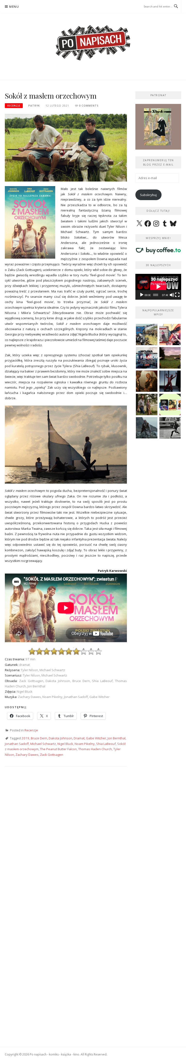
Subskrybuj (148, 195)
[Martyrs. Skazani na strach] (170, 381)
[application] (158, 286)
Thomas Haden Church (95, 749)
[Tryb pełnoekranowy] (177, 294)
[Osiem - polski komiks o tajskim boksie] (170, 334)
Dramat (79, 738)
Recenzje (13, 105)
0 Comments (89, 105)
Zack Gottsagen (51, 754)
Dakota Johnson (60, 738)
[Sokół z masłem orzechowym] (66, 147)
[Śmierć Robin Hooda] (146, 428)
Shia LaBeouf (106, 744)
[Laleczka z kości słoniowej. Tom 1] (146, 334)
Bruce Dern (39, 738)
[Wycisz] (172, 294)
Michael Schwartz (43, 744)
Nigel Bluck (65, 744)
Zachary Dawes (27, 754)
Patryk (34, 105)
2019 (25, 738)
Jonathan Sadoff (17, 744)
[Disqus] (66, 841)
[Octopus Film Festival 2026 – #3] (170, 404)
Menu (14, 7)
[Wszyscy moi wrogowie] (146, 404)
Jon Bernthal (116, 738)
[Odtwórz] (141, 294)
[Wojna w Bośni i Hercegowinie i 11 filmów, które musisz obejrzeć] (146, 358)
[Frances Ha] (170, 428)
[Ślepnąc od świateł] (146, 381)
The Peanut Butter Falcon (58, 749)
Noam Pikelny (85, 744)
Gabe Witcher (96, 738)
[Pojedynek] (170, 358)
